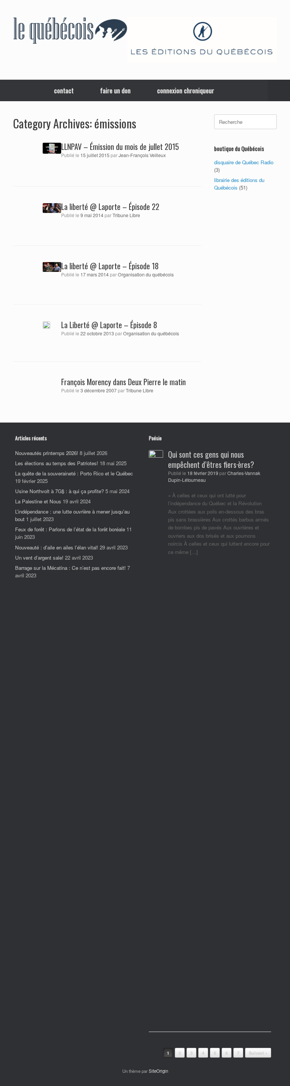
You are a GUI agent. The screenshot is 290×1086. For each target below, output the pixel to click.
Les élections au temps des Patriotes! (56, 463)
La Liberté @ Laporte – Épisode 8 (109, 324)
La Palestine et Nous (38, 501)
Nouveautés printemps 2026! (46, 453)
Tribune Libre (126, 215)
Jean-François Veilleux (142, 155)
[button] (279, 90)
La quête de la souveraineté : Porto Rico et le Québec (74, 473)
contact (64, 90)
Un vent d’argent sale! (39, 557)
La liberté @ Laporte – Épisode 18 (110, 266)
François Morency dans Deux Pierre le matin (123, 381)
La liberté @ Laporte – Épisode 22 (110, 206)
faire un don (115, 90)
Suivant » (258, 1053)
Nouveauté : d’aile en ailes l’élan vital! (56, 547)
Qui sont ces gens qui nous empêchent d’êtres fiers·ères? (211, 459)
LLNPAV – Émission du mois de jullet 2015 (120, 146)
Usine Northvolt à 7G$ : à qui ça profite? (59, 491)
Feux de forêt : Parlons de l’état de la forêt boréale (70, 529)
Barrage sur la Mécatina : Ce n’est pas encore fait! (70, 567)
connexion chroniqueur (185, 90)
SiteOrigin (158, 1071)
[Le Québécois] (70, 31)
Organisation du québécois (146, 274)
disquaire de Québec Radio (243, 162)
